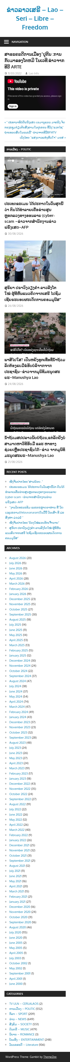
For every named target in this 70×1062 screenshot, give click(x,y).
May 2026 (15, 573)
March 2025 (17, 645)
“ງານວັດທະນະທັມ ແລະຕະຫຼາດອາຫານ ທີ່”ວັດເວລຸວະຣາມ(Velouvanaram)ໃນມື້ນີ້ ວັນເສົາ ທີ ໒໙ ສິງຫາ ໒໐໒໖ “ (34, 513)
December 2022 (19, 784)
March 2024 (17, 707)
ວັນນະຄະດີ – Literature (23, 1045)
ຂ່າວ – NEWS (17, 1019)
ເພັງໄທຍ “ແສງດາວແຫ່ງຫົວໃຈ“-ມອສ (42, 137)
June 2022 (15, 814)
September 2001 (20, 973)
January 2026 (17, 594)
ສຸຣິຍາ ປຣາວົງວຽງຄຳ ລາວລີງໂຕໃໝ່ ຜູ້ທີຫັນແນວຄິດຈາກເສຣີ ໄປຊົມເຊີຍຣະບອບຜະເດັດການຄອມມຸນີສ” (32, 293)
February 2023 (18, 773)
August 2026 (17, 558)
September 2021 (19, 860)
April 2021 (15, 886)
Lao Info (34, 73)
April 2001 (15, 979)
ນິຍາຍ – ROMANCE (21, 1034)
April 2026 (16, 578)
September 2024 (20, 676)
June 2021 (15, 876)
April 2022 (16, 825)
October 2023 (18, 732)
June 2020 (15, 937)
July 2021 (14, 871)
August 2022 (17, 804)
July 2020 (15, 932)
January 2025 (17, 655)
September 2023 (20, 737)
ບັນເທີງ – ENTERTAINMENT (26, 1039)
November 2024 (20, 665)
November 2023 (19, 727)
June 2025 (15, 630)
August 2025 (17, 619)
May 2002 (15, 968)
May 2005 (15, 948)
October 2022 (18, 794)
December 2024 (19, 660)
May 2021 (15, 881)
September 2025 (20, 614)
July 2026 (15, 563)
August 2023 (17, 742)
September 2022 (20, 799)
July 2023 (15, 748)
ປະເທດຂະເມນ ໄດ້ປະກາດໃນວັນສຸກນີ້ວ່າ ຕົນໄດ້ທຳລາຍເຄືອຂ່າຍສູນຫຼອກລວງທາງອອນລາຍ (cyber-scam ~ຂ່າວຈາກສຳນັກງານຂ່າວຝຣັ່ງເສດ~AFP (33, 215)
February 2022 (18, 835)
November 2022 (19, 789)
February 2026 (18, 589)
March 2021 (16, 891)
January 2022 (17, 840)
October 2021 (18, 855)
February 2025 (18, 650)
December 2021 (19, 845)
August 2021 (17, 866)
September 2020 (20, 922)
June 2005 (16, 943)
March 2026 (17, 583)
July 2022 (15, 809)
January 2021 (17, 902)
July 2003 (15, 958)
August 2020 (17, 927)
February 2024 (18, 712)
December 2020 (19, 907)
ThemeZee (50, 1056)
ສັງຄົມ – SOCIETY (20, 1024)
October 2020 (18, 917)
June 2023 (15, 753)
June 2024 (15, 691)
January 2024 (17, 717)
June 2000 (16, 984)
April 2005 (16, 953)
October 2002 (18, 963)
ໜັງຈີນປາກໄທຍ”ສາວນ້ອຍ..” (26, 481)
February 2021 (18, 896)
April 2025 (16, 640)
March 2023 (16, 768)
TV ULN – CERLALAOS (23, 1004)
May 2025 (15, 635)
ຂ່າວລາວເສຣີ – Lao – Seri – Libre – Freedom (35, 18)
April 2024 (16, 701)
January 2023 (17, 778)
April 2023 (16, 763)
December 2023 (19, 722)
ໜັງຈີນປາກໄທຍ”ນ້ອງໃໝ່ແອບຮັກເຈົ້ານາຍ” (34, 522)
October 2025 (18, 609)
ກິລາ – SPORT (18, 1014)
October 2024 (18, 671)
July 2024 (15, 686)
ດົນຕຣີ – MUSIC (19, 1029)
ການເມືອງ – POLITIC (19, 149)
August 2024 (17, 681)
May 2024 (15, 696)
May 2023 (15, 758)
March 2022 (16, 830)
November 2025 (20, 604)
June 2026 (15, 568)
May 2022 (15, 819)
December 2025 (19, 599)
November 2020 (20, 912)
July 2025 (15, 624)
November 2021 (19, 850)
